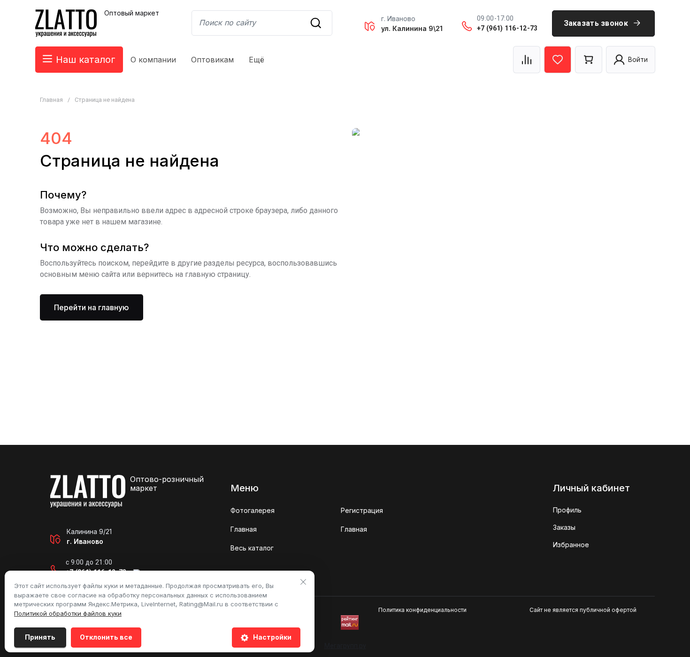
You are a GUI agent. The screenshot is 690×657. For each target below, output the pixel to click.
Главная (51, 99)
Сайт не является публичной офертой (582, 609)
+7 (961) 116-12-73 (507, 28)
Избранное (571, 545)
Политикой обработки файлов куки (68, 613)
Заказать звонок (596, 23)
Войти (638, 59)
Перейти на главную (91, 307)
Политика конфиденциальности (422, 609)
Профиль (567, 510)
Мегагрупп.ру (345, 645)
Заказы (564, 527)
